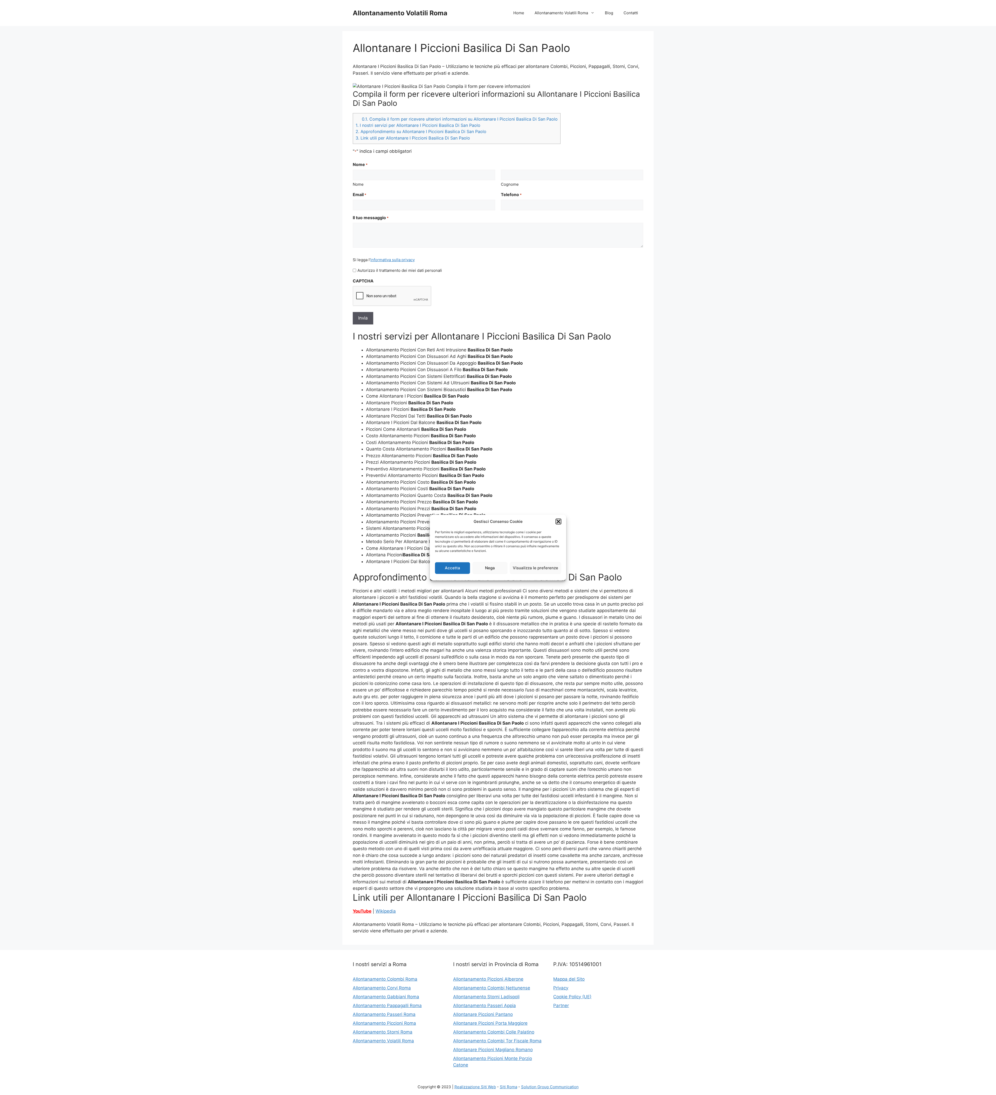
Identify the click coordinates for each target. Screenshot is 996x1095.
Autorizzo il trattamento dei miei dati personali (399, 270)
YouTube (362, 911)
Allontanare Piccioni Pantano (483, 1014)
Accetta (452, 567)
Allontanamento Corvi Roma (382, 987)
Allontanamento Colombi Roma (385, 979)
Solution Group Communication (550, 1086)
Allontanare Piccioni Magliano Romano (493, 1049)
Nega (490, 567)
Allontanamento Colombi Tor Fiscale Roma (497, 1040)
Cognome (510, 184)
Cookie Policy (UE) (572, 996)
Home (518, 12)
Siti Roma (508, 1086)
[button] (558, 521)
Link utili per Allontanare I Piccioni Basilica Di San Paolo (413, 138)
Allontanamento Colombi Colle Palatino (493, 1032)
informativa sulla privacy (392, 259)
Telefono (511, 194)
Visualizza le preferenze (535, 567)
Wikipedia (386, 911)
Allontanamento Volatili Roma (400, 13)
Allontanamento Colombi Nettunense (491, 987)
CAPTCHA (363, 280)
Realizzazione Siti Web (475, 1086)
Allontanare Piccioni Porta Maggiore (490, 1023)
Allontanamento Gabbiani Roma (386, 996)
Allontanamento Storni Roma (382, 1032)
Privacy (560, 987)
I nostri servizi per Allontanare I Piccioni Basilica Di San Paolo (418, 125)
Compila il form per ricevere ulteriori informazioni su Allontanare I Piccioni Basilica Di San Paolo (460, 119)
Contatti (631, 12)
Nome (358, 184)
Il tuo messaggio (371, 217)
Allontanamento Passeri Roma (384, 1014)
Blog (609, 12)
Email (359, 194)
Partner (561, 1005)
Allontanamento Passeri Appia (484, 1005)
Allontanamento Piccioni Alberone (488, 979)
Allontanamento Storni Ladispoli (486, 996)
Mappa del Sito (569, 979)
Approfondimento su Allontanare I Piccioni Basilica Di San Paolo (421, 131)
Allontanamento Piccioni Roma (384, 1023)
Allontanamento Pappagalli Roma (387, 1005)
